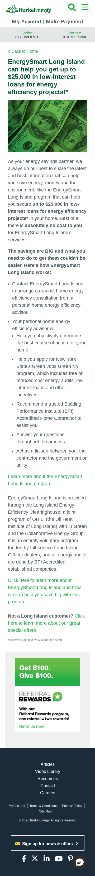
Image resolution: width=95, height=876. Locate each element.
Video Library (47, 771)
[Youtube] (59, 859)
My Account (27, 21)
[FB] (24, 859)
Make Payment (64, 21)
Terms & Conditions (44, 806)
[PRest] (70, 859)
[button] (79, 862)
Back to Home (25, 51)
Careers (47, 793)
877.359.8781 (27, 37)
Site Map (45, 811)
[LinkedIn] (47, 859)
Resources (47, 778)
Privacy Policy (72, 806)
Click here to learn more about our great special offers (46, 623)
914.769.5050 (74, 37)
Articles (48, 764)
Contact (47, 785)
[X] (34, 859)
